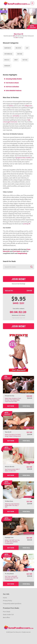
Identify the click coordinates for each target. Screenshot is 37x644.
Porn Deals (16, 251)
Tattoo (24, 60)
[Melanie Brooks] (18, 455)
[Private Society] (18, 384)
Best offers (6, 617)
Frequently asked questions (12, 603)
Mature (19, 54)
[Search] (31, 267)
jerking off (26, 224)
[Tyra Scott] (18, 421)
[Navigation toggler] (32, 3)
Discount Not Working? (18, 283)
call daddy (15, 116)
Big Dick (18, 48)
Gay (27, 48)
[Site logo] (16, 3)
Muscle (6, 60)
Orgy (16, 60)
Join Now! (19, 279)
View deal (26, 406)
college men (28, 106)
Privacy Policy (7, 600)
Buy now (10, 406)
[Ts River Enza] (18, 490)
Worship (7, 66)
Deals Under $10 (8, 614)
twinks (11, 106)
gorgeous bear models (23, 158)
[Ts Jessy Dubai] (18, 562)
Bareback (7, 48)
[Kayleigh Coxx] (18, 526)
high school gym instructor (16, 121)
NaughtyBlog (22, 253)
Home (5, 598)
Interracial (8, 54)
